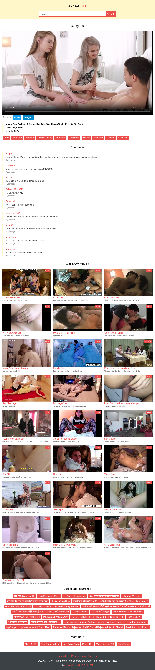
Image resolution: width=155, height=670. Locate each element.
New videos (63, 656)
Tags (90, 656)
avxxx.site (69, 665)
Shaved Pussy (45, 137)
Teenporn (98, 137)
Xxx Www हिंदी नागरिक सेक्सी (27, 617)
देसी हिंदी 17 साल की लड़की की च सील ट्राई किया (27, 601)
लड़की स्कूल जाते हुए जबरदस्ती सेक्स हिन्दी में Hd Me (27, 627)
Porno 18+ (87, 644)
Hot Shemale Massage (74, 596)
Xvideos (110, 137)
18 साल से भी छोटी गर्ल (17, 622)
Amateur (29, 137)
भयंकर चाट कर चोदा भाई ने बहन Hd (45, 622)
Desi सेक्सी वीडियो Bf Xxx (137, 627)
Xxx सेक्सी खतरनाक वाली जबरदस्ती (104, 596)
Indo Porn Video (71, 644)
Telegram (28, 117)
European (60, 137)
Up (96, 656)
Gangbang (74, 137)
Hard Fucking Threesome (18, 606)
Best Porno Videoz (50, 644)
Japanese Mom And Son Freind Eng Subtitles (56, 606)
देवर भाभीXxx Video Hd (24, 596)
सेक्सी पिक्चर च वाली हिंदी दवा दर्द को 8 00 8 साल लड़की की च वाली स (40, 611)
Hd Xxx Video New (60, 601)
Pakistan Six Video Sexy (55, 617)
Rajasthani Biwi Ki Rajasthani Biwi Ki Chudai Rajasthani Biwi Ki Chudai (88, 627)
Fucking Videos (80, 611)
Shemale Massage (132, 596)
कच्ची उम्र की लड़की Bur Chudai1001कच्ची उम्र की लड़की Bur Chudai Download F (110, 601)
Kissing (86, 137)
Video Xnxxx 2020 (105, 644)
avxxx (77, 5)
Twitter (17, 117)
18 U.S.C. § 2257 (84, 665)
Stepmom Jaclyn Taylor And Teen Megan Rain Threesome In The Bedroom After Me (105, 622)
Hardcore (17, 137)
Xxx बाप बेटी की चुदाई (100, 611)
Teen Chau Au (134, 617)
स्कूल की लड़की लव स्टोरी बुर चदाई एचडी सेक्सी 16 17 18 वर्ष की (97, 617)
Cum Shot (123, 137)
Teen (6, 137)
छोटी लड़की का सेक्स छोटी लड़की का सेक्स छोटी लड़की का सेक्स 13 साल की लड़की (116, 606)
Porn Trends (124, 644)
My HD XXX (31, 644)
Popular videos (78, 656)
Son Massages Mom (49, 596)
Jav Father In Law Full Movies (128, 611)
